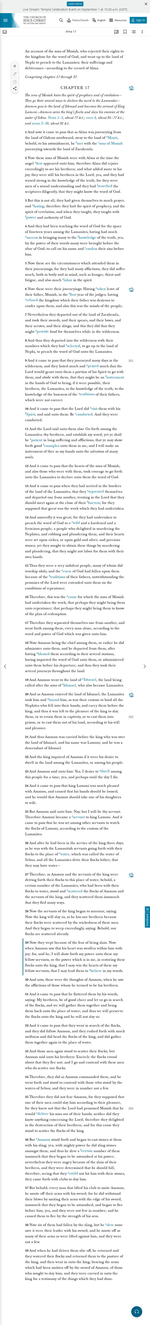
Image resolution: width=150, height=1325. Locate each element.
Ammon (43, 1139)
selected (73, 346)
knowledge (87, 237)
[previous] (5, 666)
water (64, 854)
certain (87, 1151)
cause (72, 596)
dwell (105, 771)
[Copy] (15, 82)
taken (101, 288)
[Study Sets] (116, 31)
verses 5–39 (40, 123)
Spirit (30, 414)
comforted (84, 414)
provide (43, 331)
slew (110, 1224)
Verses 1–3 (55, 117)
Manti (112, 137)
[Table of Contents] (5, 32)
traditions (87, 394)
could (73, 1173)
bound (54, 699)
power (31, 217)
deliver (43, 1113)
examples (51, 445)
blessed (44, 654)
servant (79, 817)
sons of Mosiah (111, 143)
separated (96, 491)
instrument (115, 377)
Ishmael (90, 679)
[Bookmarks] (125, 31)
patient (36, 440)
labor (68, 280)
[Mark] (15, 74)
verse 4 (91, 117)
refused (32, 300)
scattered (75, 891)
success (32, 237)
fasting (38, 206)
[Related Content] (134, 31)
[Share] (15, 88)
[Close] (15, 66)
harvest (94, 502)
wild (76, 523)
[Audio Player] (136, 1311)
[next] (144, 666)
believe (96, 970)
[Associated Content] (131, 88)
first (39, 163)
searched (105, 186)
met (80, 143)
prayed (93, 366)
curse (67, 571)
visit (94, 408)
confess (91, 248)
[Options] (142, 31)
